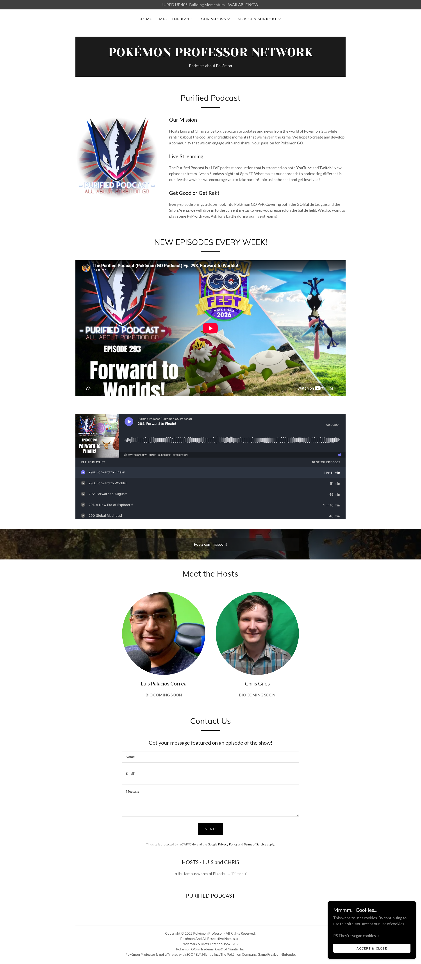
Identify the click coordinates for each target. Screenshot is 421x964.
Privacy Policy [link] (227, 844)
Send (210, 829)
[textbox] (210, 757)
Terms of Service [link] (255, 844)
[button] (176, 19)
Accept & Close (372, 948)
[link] (210, 54)
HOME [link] (145, 19)
